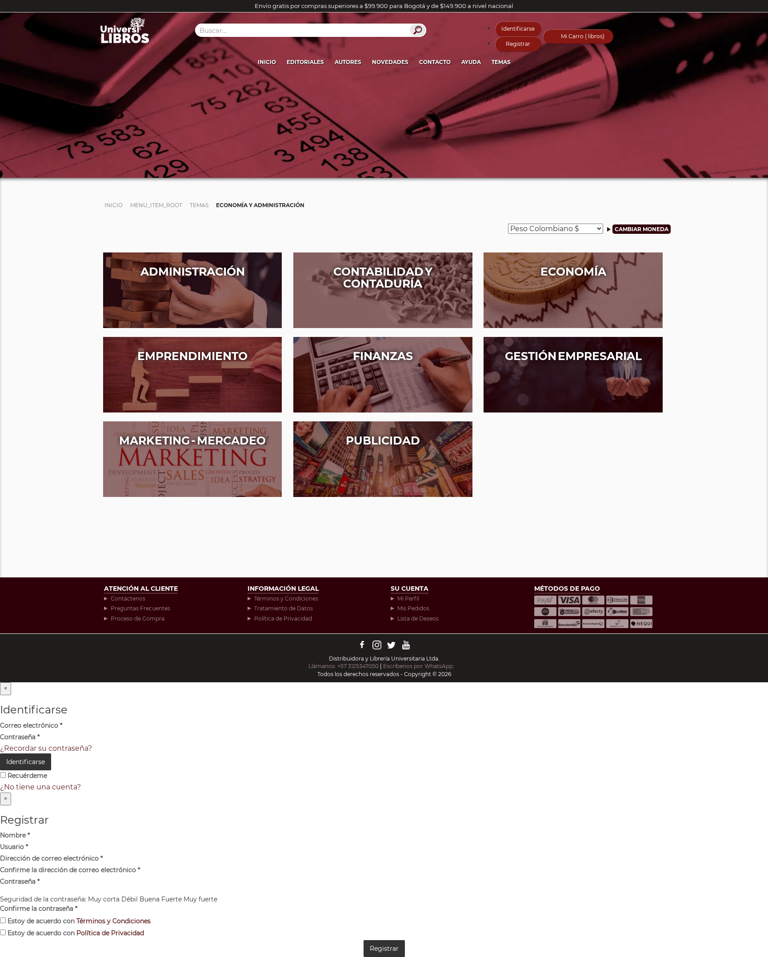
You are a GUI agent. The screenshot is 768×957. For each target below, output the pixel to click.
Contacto (435, 62)
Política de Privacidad (283, 618)
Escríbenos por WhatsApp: (419, 666)
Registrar (518, 43)
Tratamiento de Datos (283, 608)
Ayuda (471, 62)
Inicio (267, 62)
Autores (348, 62)
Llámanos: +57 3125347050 (343, 666)
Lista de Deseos (418, 618)
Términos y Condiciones (286, 598)
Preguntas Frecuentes (140, 608)
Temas (501, 62)
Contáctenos (128, 598)
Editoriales (305, 62)
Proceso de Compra (137, 618)
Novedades (390, 62)
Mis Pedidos (413, 608)
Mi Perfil (408, 598)
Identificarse (518, 28)
